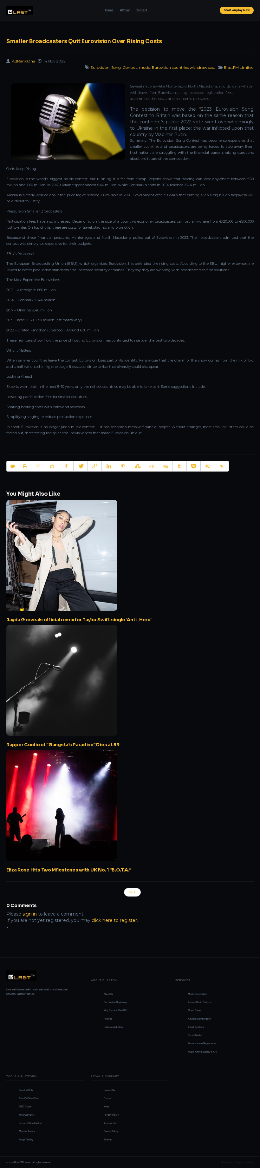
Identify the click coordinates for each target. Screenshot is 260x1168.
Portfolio (108, 1018)
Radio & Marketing (113, 1026)
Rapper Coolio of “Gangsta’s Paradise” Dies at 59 (63, 744)
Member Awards (27, 1131)
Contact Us (109, 1090)
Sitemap (108, 1139)
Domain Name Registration (202, 1043)
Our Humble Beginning (115, 1002)
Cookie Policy (111, 1131)
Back (132, 892)
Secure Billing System (30, 1123)
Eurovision (99, 67)
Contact (141, 10)
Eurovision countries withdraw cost (183, 67)
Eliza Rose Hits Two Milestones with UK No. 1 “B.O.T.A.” (68, 870)
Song (116, 67)
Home (109, 10)
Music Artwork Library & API (202, 1051)
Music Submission (197, 993)
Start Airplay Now (237, 10)
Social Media (195, 1035)
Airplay (125, 10)
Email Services (196, 1026)
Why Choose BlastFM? (115, 1010)
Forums (107, 1098)
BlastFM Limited (239, 67)
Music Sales (194, 1010)
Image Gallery (26, 1139)
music (144, 67)
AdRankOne (23, 61)
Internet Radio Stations (199, 1002)
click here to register (114, 920)
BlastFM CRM (26, 1090)
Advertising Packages (199, 1018)
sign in (30, 914)
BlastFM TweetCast (29, 1098)
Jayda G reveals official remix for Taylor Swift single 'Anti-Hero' (79, 620)
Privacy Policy (111, 1114)
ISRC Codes (25, 1106)
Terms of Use (110, 1123)
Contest (130, 67)
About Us (108, 993)
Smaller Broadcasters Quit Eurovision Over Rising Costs (84, 41)
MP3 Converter (26, 1114)
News (106, 1106)
